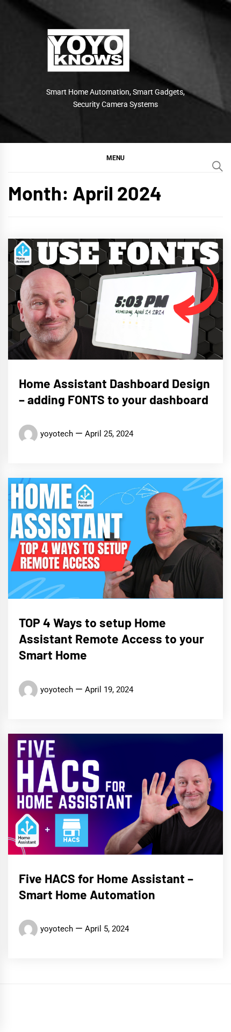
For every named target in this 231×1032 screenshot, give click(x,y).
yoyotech (56, 434)
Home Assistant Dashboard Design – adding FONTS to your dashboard (114, 391)
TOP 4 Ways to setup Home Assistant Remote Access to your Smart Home (111, 638)
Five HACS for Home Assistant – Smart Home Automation (106, 886)
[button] (115, 157)
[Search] (217, 166)
